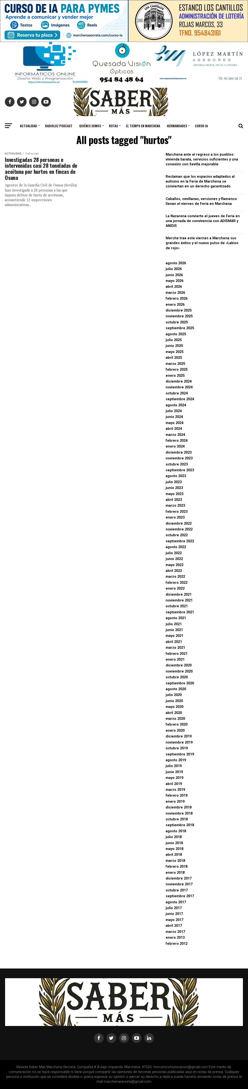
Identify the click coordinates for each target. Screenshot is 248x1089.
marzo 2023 (175, 506)
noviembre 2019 (179, 742)
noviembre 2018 (179, 813)
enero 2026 (175, 305)
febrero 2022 (176, 583)
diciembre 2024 (179, 381)
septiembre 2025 (180, 328)
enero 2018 (175, 873)
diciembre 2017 (179, 878)
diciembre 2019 (179, 736)
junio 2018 (174, 843)
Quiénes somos (90, 125)
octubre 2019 (177, 748)
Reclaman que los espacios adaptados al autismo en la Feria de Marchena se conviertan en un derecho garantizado (200, 181)
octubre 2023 (177, 464)
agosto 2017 (176, 902)
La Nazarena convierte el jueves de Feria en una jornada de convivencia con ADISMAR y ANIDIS (203, 221)
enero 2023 (175, 517)
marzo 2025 (175, 364)
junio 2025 (174, 346)
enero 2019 (175, 802)
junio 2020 (174, 701)
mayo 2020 (174, 707)
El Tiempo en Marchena (143, 125)
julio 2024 (174, 411)
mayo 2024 (174, 423)
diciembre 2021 (179, 595)
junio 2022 (174, 559)
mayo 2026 (174, 281)
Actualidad (28, 125)
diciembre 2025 (179, 310)
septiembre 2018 (180, 825)
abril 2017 (174, 926)
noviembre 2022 (179, 529)
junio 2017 (174, 914)
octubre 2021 (177, 606)
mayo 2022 (174, 565)
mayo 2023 (174, 494)
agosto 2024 (176, 405)
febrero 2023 (176, 512)
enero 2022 (175, 588)
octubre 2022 (177, 535)
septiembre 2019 (180, 754)
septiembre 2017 (180, 896)
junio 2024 (174, 417)
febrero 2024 (176, 441)
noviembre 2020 (179, 671)
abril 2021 (174, 642)
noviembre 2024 (179, 387)
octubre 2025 (177, 322)
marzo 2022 (175, 577)
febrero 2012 (176, 944)
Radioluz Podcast (58, 125)
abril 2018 (174, 855)
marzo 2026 (175, 293)
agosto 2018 (176, 831)
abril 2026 (174, 287)
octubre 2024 (177, 393)
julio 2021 (174, 624)
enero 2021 (175, 659)
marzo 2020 (175, 719)
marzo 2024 (175, 435)
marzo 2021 (175, 648)
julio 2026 (174, 269)
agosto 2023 (176, 476)
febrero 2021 (176, 654)
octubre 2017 (177, 890)
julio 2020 (174, 695)
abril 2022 (174, 571)
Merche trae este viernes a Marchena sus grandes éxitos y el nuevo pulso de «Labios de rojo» (202, 243)
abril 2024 (174, 429)
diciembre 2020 (179, 665)
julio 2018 (174, 837)
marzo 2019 (175, 790)
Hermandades (177, 125)
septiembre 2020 (180, 683)
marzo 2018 (175, 861)
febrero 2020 (176, 724)
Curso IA (201, 125)
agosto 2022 (176, 547)
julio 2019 (174, 766)
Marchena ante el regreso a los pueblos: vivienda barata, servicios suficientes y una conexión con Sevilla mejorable (202, 159)
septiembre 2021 (180, 612)
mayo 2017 (174, 920)
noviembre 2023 (179, 458)
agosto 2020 (176, 689)
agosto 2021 (176, 618)
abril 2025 (174, 358)
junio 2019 (174, 772)
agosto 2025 (176, 334)
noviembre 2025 (179, 316)
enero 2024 (175, 446)
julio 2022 (174, 553)
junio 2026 (174, 275)
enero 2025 (175, 376)
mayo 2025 (174, 352)
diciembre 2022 (179, 523)
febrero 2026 (176, 298)
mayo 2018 (174, 849)
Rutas (113, 125)
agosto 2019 (176, 760)
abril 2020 (174, 713)
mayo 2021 (174, 636)
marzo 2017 (175, 932)
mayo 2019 (174, 778)
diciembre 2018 (179, 807)
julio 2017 (174, 908)
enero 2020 (175, 731)
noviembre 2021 (179, 600)
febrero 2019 (176, 795)
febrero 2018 (176, 867)
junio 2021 (174, 630)
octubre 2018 (177, 819)
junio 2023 (174, 488)
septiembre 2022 (180, 541)
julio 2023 (174, 482)
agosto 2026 (176, 263)
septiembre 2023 (180, 470)
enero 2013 (175, 938)
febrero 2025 (176, 370)
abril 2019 (174, 784)
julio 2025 (174, 340)
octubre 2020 (177, 677)
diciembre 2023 (179, 452)
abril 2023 (174, 500)
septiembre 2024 (180, 399)
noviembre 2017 (179, 884)
